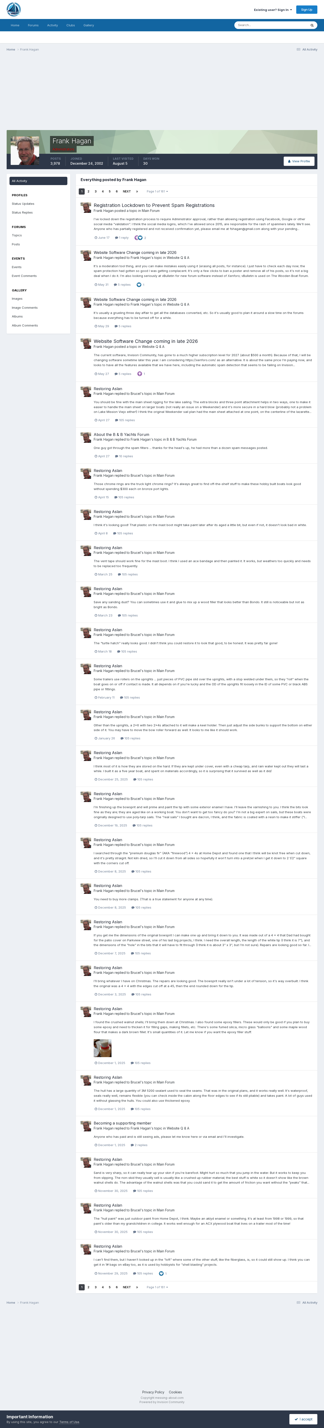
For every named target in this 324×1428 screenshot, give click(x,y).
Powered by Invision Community (162, 1402)
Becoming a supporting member (123, 1123)
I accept (305, 1419)
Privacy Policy (153, 1392)
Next (127, 191)
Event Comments (24, 276)
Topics (17, 235)
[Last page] (137, 191)
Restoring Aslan (108, 388)
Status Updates (290, 25)
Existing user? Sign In (272, 10)
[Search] (312, 25)
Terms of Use (69, 1422)
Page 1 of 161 (156, 191)
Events (17, 267)
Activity (52, 25)
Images (17, 298)
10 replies (125, 456)
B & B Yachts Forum (182, 439)
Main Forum (151, 211)
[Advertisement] (93, 92)
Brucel (136, 394)
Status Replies (22, 212)
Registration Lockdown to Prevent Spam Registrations (154, 205)
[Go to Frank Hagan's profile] (86, 207)
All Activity (19, 181)
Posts (16, 244)
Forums (33, 25)
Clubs (70, 25)
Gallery (88, 25)
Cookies (175, 1392)
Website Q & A (178, 258)
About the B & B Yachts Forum (121, 434)
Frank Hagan (104, 211)
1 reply (123, 237)
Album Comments (25, 325)
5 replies (124, 284)
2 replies (141, 1145)
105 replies (126, 420)
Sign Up (306, 9)
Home (15, 25)
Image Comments (25, 307)
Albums (17, 316)
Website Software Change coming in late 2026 (135, 252)
